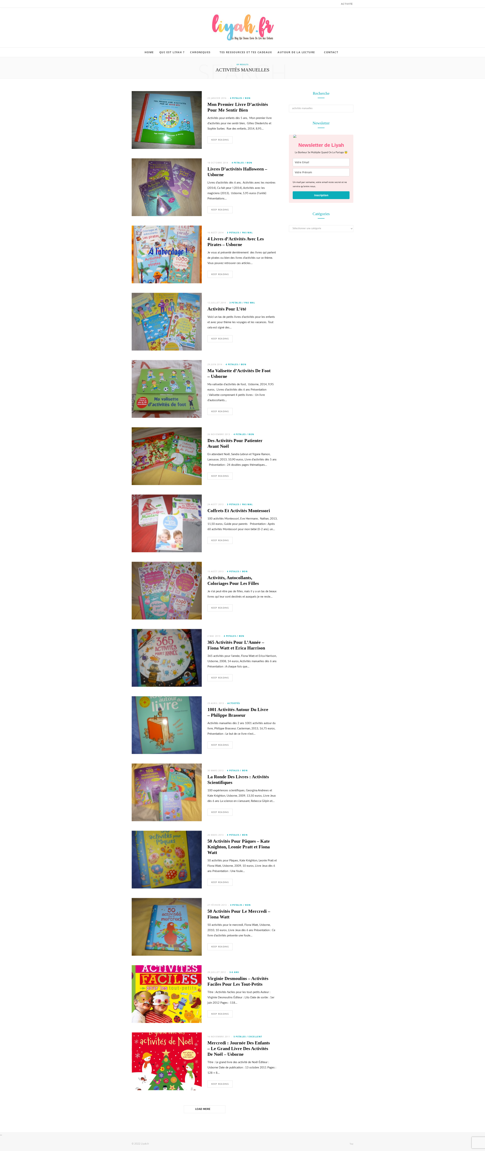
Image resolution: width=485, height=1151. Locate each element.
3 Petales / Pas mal (240, 232)
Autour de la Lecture (296, 52)
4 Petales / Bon (240, 98)
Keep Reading (220, 140)
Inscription (321, 195)
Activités (233, 703)
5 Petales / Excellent (248, 1036)
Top (351, 1144)
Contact (331, 52)
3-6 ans (234, 972)
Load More (203, 1109)
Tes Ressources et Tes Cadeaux (246, 52)
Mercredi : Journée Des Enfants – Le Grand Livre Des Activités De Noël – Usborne (238, 1048)
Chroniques (200, 52)
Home (149, 52)
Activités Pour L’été (226, 308)
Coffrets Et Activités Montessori (238, 510)
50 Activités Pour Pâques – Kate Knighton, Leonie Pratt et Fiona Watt (238, 847)
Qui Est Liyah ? (172, 52)
